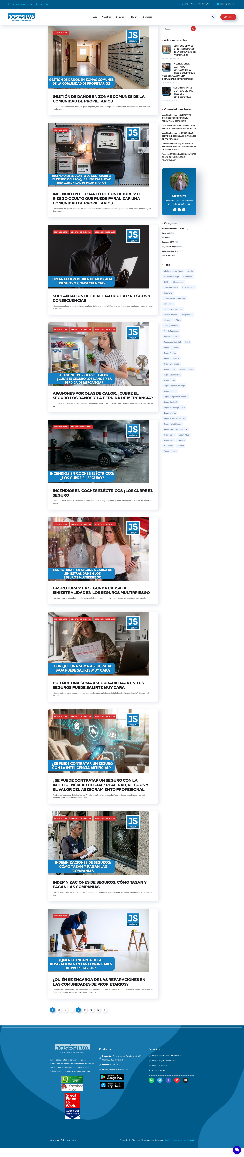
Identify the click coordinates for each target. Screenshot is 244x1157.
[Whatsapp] (151, 1080)
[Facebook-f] (36, 4)
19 (98, 1009)
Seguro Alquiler (170, 353)
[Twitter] (31, 4)
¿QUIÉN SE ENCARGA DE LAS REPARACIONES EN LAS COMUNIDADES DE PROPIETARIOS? (99, 981)
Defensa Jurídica (170, 314)
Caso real (166, 233)
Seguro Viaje (184, 434)
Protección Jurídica (171, 336)
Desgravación (187, 314)
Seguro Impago (170, 391)
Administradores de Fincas (173, 229)
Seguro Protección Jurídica (174, 418)
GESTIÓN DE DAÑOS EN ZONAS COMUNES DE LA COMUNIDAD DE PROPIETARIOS (99, 98)
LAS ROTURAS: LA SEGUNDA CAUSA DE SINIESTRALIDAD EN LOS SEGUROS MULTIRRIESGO (101, 590)
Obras (178, 320)
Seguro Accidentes (171, 347)
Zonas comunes (170, 451)
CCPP (166, 282)
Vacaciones (168, 445)
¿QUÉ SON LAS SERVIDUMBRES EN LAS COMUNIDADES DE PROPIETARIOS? (179, 136)
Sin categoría (167, 255)
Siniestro (181, 440)
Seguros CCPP (60, 33)
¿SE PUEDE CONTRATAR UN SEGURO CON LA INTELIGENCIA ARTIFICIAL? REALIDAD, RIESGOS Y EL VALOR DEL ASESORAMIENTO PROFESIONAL (101, 785)
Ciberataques (178, 282)
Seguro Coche (169, 369)
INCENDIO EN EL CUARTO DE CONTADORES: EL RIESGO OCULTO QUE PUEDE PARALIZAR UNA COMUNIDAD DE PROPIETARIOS (97, 198)
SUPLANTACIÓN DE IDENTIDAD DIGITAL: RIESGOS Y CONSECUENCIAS (102, 298)
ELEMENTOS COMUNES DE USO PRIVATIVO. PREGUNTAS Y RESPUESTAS (176, 118)
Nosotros (106, 17)
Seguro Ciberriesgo (171, 364)
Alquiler (190, 271)
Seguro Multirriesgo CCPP (174, 407)
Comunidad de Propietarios (175, 298)
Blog (133, 17)
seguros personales (105, 232)
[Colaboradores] (9, 4)
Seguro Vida (168, 440)
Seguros (120, 17)
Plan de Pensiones (171, 331)
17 (85, 1009)
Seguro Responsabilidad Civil (175, 429)
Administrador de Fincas (173, 271)
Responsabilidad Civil (172, 342)
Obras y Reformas (171, 325)
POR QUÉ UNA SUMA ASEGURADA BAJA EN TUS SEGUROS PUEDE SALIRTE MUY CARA (98, 685)
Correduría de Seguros (173, 309)
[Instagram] (47, 4)
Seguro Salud (169, 434)
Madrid (165, 237)
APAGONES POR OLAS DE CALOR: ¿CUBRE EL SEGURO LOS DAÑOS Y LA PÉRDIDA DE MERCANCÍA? (103, 395)
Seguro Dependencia (172, 374)
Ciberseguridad (188, 287)
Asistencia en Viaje (171, 276)
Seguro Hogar (169, 380)
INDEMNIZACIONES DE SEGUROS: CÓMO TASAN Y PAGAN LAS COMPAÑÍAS (100, 884)
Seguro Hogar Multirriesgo (174, 385)
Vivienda (180, 445)
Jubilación (168, 320)
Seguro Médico (170, 413)
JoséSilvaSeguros (169, 115)
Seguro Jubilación (171, 402)
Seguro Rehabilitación (172, 424)
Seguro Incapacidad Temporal (176, 396)
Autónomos (187, 276)
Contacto (147, 17)
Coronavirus (168, 303)
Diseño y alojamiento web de (179, 1140)
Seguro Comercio (186, 369)
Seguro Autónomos (171, 358)
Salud (187, 342)
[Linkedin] (177, 1080)
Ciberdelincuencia (171, 287)
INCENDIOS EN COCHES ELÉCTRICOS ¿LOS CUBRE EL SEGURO (103, 492)
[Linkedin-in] (41, 4)
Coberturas (168, 293)
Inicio (94, 17)
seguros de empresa (81, 232)
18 (91, 1009)
